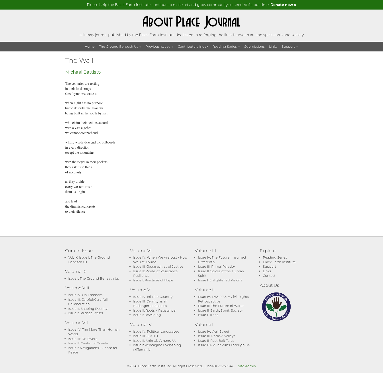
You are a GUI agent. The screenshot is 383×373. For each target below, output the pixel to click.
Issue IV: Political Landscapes (156, 331)
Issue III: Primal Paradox (216, 266)
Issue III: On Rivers (82, 339)
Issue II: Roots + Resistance (154, 310)
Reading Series (225, 46)
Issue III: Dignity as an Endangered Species (150, 303)
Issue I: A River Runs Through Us (224, 345)
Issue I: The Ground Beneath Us (93, 278)
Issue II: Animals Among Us (154, 340)
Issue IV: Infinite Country (153, 296)
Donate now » (283, 4)
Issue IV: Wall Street (213, 331)
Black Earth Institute (279, 262)
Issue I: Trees (208, 315)
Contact (269, 275)
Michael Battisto (83, 72)
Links (273, 46)
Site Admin (247, 366)
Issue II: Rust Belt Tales (216, 340)
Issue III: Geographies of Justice (158, 266)
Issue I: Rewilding (147, 315)
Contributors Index (193, 46)
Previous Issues (158, 46)
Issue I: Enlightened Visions (220, 280)
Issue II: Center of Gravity (88, 343)
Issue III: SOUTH (145, 336)
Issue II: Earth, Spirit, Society (220, 310)
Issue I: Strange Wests (85, 313)
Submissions (254, 46)
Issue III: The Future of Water (221, 306)
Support (289, 46)
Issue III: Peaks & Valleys (216, 336)
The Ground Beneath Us (119, 46)
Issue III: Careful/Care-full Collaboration (88, 301)
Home (90, 46)
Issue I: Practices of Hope (153, 280)
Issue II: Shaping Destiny (87, 308)
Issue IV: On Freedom (85, 295)
